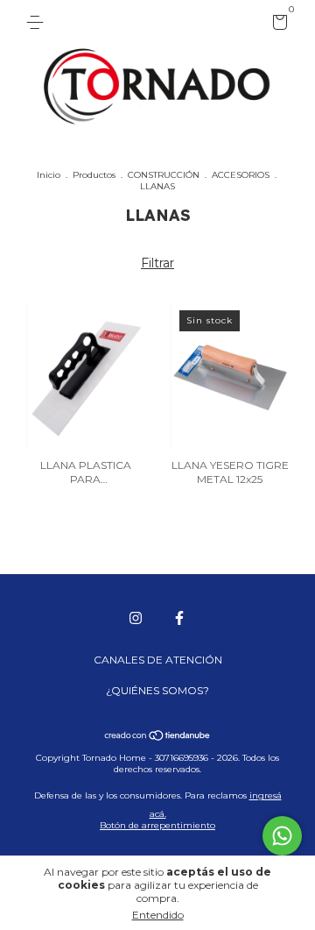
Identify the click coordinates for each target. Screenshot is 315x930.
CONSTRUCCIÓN (164, 175)
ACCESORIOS (241, 175)
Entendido (158, 914)
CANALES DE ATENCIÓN (158, 659)
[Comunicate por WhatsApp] (282, 835)
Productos (94, 175)
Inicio (48, 175)
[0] (277, 25)
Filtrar (157, 263)
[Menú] (38, 22)
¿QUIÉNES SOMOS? (157, 690)
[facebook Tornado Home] (179, 618)
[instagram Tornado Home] (136, 618)
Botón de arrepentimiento (157, 825)
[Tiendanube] (158, 737)
